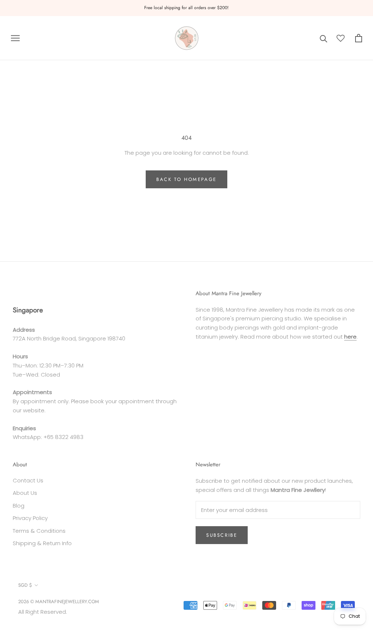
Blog (18, 505)
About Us (25, 493)
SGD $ (25, 585)
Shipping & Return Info (42, 543)
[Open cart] (358, 38)
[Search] (323, 38)
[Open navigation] (15, 38)
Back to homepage (186, 179)
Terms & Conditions (39, 531)
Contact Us (28, 480)
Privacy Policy (30, 518)
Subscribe (221, 535)
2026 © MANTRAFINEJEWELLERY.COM (58, 601)
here (350, 336)
